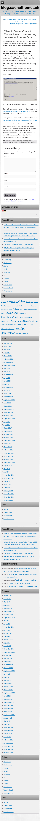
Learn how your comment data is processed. (18, 200)
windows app (11, 329)
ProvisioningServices (11, 317)
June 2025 (7, 346)
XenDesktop (8, 333)
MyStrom (15, 309)
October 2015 (8, 459)
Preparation (22, 313)
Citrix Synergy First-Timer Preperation (23, 23)
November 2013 (9, 497)
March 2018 (8, 406)
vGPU (2, 324)
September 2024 (9, 365)
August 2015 (8, 465)
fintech (18, 306)
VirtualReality (9, 325)
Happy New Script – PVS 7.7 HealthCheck (23, 586)
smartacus (5, 321)
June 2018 (7, 403)
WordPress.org (9, 519)
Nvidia (30, 309)
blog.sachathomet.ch (20, 7)
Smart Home (8, 285)
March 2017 (8, 428)
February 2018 (9, 409)
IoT (5, 275)
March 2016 (8, 447)
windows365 (21, 325)
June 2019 (7, 393)
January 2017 (8, 434)
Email (6, 180)
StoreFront (28, 321)
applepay (3, 302)
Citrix (21, 301)
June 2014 (7, 484)
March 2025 (8, 356)
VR (15, 325)
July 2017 (7, 422)
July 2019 (7, 390)
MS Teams (9, 309)
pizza (2, 313)
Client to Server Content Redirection (19, 142)
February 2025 (9, 359)
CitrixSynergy (30, 302)
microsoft (3, 309)
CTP (3, 306)
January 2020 (8, 387)
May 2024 (7, 368)
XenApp (33, 142)
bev (17, 302)
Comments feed (9, 516)
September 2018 (9, 400)
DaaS (9, 306)
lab (35, 306)
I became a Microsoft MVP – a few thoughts (18, 244)
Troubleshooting (17, 140)
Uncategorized (27, 140)
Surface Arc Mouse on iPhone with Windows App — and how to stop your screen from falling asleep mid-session (21, 227)
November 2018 (9, 397)
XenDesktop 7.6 (20, 333)
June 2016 (7, 444)
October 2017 (8, 415)
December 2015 (9, 453)
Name (6, 173)
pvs (22, 317)
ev (14, 306)
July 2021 (7, 378)
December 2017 (9, 412)
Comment (7, 157)
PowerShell (11, 313)
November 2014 (9, 478)
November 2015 (9, 456)
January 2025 (8, 362)
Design (6, 266)
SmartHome (17, 321)
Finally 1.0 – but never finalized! (25, 580)
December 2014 (9, 475)
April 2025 (7, 353)
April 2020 (7, 384)
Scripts (6, 281)
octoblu (34, 309)
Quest (25, 317)
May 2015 (7, 469)
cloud (36, 302)
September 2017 (9, 418)
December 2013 (9, 494)
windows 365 (30, 324)
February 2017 (9, 431)
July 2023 (7, 371)
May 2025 (7, 349)
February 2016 (9, 450)
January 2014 (8, 491)
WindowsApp (4, 329)
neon (21, 309)
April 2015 (7, 472)
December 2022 (9, 375)
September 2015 (9, 462)
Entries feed (8, 512)
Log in (6, 509)
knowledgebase (29, 306)
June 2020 (7, 381)
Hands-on (7, 272)
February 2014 (9, 487)
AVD (8, 301)
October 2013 (8, 500)
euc (12, 306)
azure (13, 302)
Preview (6, 278)
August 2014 (8, 481)
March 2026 (8, 343)
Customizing (8, 263)
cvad (6, 306)
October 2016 (8, 437)
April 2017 (7, 425)
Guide (6, 269)
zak (28, 333)
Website (6, 187)
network (25, 309)
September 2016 (9, 440)
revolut (29, 317)
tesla (36, 321)
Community (7, 259)
